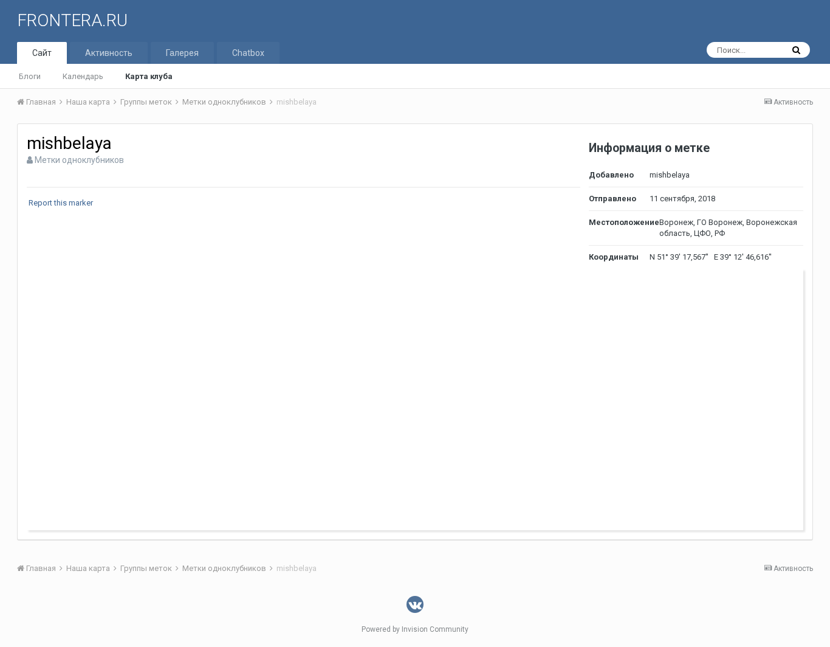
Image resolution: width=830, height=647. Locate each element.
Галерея (182, 53)
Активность (108, 53)
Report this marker (61, 202)
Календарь (83, 76)
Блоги (30, 76)
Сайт (42, 53)
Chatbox (248, 53)
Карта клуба (149, 76)
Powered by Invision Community (415, 629)
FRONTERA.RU (72, 20)
